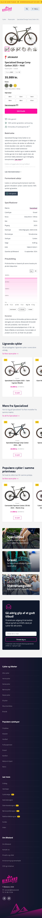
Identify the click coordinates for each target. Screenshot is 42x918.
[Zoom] (34, 43)
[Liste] (35, 271)
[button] (6, 85)
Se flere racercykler (9, 353)
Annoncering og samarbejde (11, 860)
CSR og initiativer (8, 866)
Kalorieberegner (7, 800)
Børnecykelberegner (10, 811)
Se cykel (17, 393)
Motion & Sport (7, 761)
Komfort (5, 756)
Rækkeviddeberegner (10, 816)
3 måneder (22, 309)
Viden (4, 827)
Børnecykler (6, 689)
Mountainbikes (7, 706)
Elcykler (5, 700)
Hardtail (5, 739)
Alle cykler (5, 673)
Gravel (4, 750)
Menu (36, 9)
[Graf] (31, 271)
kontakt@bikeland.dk (12, 890)
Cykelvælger (7, 794)
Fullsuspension (7, 745)
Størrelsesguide (10, 105)
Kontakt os (5, 849)
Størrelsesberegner (10, 805)
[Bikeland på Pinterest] (9, 898)
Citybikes (5, 728)
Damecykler (6, 684)
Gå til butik (21, 111)
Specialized (33, 208)
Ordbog (4, 783)
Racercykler (6, 695)
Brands (4, 711)
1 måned (30, 309)
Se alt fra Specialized (9, 415)
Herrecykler (6, 678)
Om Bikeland (6, 844)
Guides (4, 822)
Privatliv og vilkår (8, 855)
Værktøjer (5, 789)
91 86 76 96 (9, 892)
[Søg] (27, 9)
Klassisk (5, 734)
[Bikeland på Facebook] (4, 898)
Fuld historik (13, 309)
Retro (4, 767)
